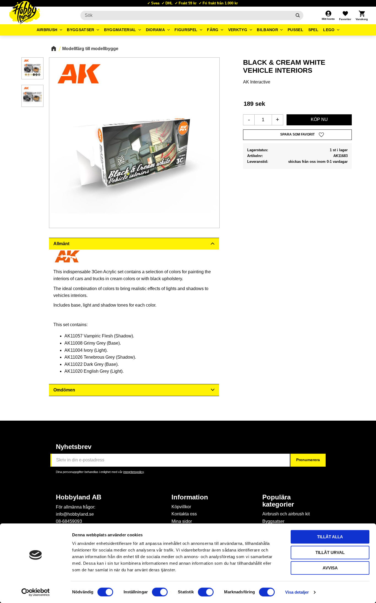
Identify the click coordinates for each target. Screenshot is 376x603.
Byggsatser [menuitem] (80, 30)
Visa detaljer (297, 592)
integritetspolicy (133, 472)
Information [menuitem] (189, 497)
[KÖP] (319, 119)
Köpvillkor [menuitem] (181, 506)
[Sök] (297, 15)
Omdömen (64, 390)
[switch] (160, 592)
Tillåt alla (330, 536)
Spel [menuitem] (313, 30)
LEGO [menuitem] (328, 30)
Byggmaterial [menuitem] (120, 30)
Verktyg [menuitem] (237, 30)
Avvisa (330, 568)
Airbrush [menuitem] (47, 30)
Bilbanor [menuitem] (267, 30)
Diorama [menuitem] (155, 30)
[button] (345, 15)
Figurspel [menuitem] (186, 30)
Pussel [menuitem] (295, 30)
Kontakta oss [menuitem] (184, 514)
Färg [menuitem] (212, 30)
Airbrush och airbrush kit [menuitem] (286, 514)
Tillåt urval (330, 552)
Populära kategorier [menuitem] (278, 501)
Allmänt (61, 243)
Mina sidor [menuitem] (181, 521)
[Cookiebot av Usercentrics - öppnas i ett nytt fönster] (36, 592)
